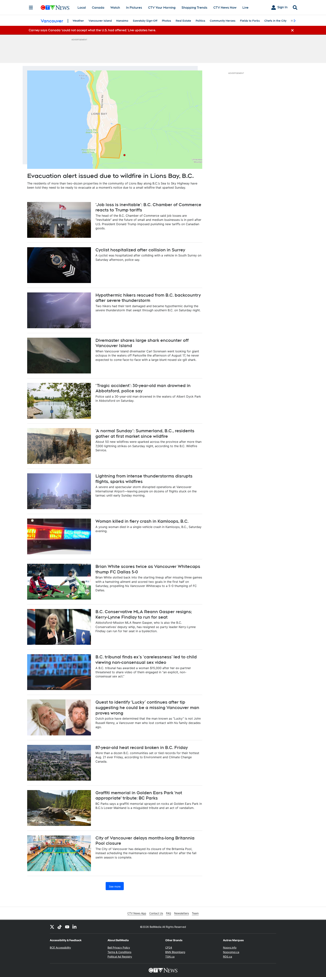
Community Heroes (222, 20)
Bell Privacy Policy (119, 947)
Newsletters (181, 913)
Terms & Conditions (119, 952)
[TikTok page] (59, 926)
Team (195, 913)
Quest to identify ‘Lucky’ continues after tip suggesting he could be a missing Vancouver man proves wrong (147, 707)
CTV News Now (224, 7)
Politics (200, 20)
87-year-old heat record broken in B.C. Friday (141, 747)
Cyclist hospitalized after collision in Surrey (140, 249)
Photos (166, 20)
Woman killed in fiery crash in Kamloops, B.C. (142, 521)
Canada (98, 7)
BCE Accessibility (60, 947)
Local (82, 7)
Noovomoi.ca (231, 952)
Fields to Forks (250, 20)
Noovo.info (229, 947)
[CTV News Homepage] (55, 7)
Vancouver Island (100, 20)
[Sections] (31, 7)
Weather (78, 20)
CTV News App (136, 913)
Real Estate (183, 20)
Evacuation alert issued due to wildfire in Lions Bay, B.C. (110, 175)
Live (245, 7)
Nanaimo (122, 20)
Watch (115, 7)
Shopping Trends (194, 7)
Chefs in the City (275, 20)
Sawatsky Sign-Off (145, 20)
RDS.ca (227, 956)
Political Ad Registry (120, 956)
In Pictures (134, 7)
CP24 (168, 947)
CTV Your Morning (161, 7)
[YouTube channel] (67, 926)
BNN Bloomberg (175, 952)
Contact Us (156, 913)
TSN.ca (170, 956)
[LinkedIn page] (74, 926)
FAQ (168, 913)
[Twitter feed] (52, 926)
